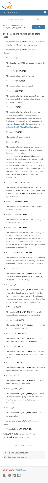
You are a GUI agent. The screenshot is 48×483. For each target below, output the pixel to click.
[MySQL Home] (7, 5)
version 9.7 (38, 27)
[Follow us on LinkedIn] (14, 476)
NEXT (30, 445)
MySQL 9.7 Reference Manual (13, 26)
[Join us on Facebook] (5, 476)
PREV (17, 445)
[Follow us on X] (9, 476)
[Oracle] (8, 470)
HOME (22, 445)
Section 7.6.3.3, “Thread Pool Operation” (23, 127)
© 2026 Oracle (20, 470)
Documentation (10, 12)
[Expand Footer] (43, 470)
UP (26, 445)
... (26, 26)
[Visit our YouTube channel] (19, 476)
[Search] (38, 19)
